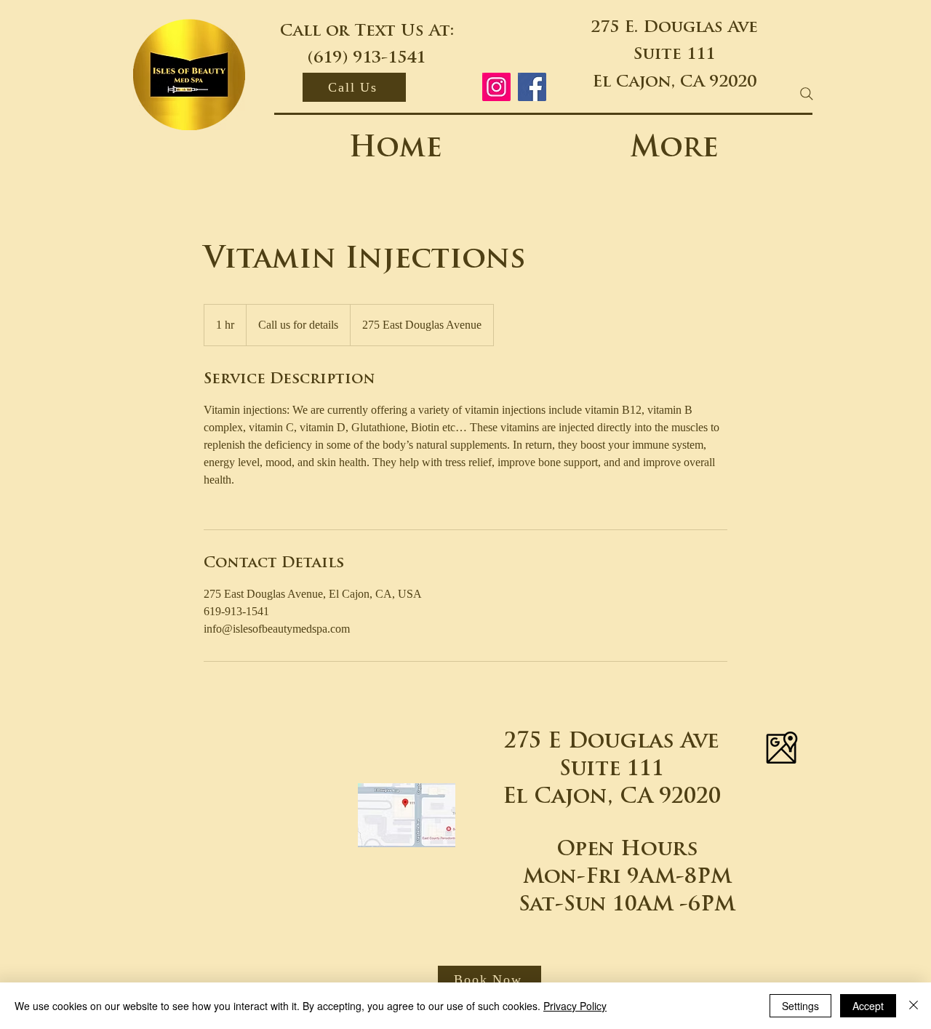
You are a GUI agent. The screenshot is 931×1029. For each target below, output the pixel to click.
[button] (489, 980)
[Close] (913, 1005)
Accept (868, 1005)
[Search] (806, 94)
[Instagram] (496, 87)
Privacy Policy (575, 1005)
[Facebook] (532, 87)
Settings (800, 1005)
